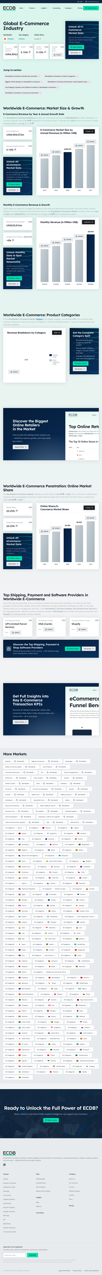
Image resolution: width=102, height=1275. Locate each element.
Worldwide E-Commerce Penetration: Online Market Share (67, 82)
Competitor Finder (9, 1187)
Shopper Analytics (9, 1211)
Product (32, 8)
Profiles (5, 1179)
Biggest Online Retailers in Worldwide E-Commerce (22, 82)
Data (21, 8)
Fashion (22, 39)
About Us (72, 1179)
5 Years (88, 131)
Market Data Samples (43, 1191)
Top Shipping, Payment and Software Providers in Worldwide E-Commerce (30, 87)
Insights (43, 8)
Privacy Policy (77, 1271)
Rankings (6, 1191)
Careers (71, 1187)
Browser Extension (9, 1228)
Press (71, 1199)
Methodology (40, 1179)
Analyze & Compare (9, 1183)
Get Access (74, 53)
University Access (93, 1)
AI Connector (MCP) (9, 1232)
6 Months (87, 222)
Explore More (19, 447)
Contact (71, 1195)
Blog (37, 1202)
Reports (38, 1206)
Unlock (58, 55)
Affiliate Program (74, 1191)
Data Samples (40, 1187)
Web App (6, 1215)
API (4, 1220)
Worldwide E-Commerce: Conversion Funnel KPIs (21, 93)
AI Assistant (7, 1195)
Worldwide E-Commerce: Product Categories (60, 76)
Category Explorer (9, 1199)
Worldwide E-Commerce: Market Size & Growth (21, 76)
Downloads (7, 1224)
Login (81, 1)
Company (68, 8)
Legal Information (64, 1271)
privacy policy (18, 1262)
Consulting (56, 8)
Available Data (41, 1183)
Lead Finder (7, 1203)
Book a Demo (92, 8)
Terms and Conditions (91, 1271)
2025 (55, 333)
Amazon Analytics (9, 1207)
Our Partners (73, 1183)
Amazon (11, 39)
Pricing (80, 8)
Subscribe (32, 1255)
